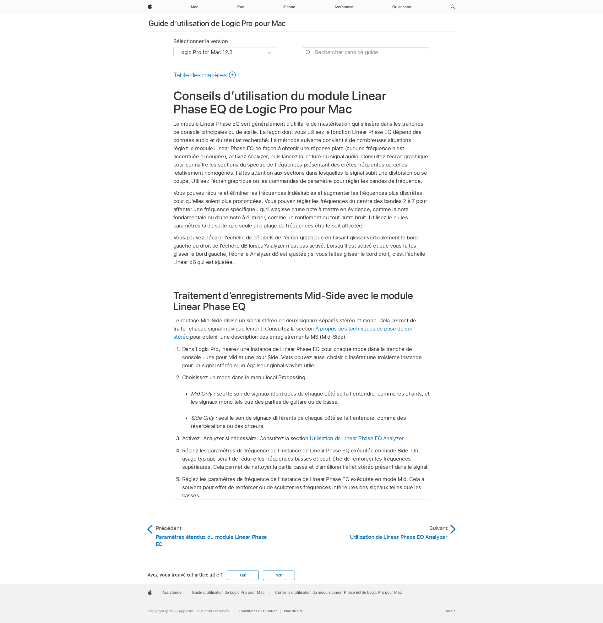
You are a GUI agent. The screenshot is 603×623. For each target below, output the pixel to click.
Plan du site (293, 611)
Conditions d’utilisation (258, 611)
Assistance (172, 592)
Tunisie (449, 611)
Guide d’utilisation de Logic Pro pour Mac (217, 23)
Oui (243, 575)
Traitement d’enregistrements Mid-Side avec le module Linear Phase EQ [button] (293, 301)
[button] (453, 7)
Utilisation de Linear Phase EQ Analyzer (356, 438)
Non (278, 575)
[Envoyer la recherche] (308, 52)
